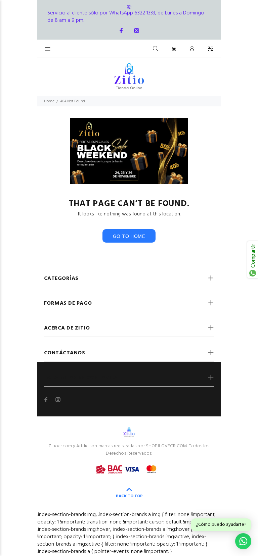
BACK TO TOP (129, 496)
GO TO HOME (129, 236)
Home (49, 101)
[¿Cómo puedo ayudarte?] (243, 541)
